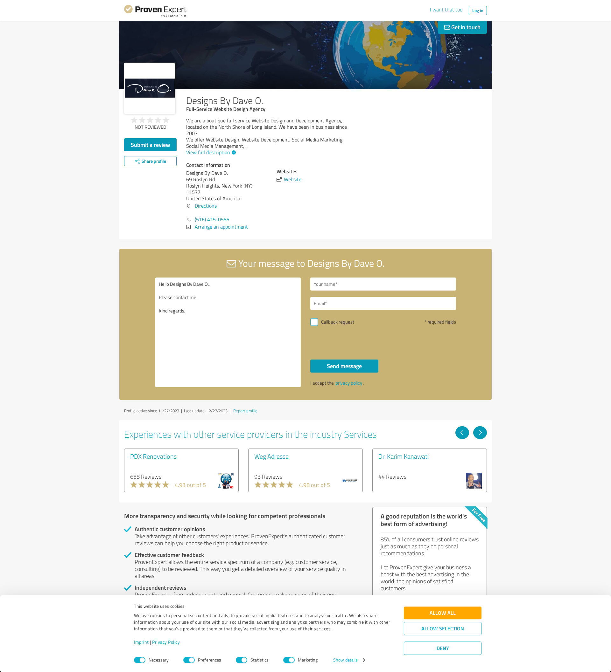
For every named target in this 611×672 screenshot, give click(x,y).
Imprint (141, 642)
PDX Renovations (153, 456)
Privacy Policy (166, 642)
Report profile (245, 411)
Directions (206, 205)
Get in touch (465, 27)
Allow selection (442, 628)
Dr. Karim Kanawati (403, 456)
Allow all (443, 613)
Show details (345, 660)
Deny (443, 648)
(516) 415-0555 (212, 219)
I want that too (446, 9)
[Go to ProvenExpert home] (155, 12)
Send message (344, 366)
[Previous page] (462, 432)
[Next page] (480, 432)
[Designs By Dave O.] (150, 88)
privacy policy (348, 383)
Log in (477, 10)
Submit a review (150, 145)
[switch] (189, 660)
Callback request (337, 322)
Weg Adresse (271, 456)
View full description (208, 152)
